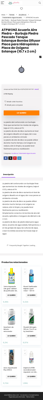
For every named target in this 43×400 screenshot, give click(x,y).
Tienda (11, 15)
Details (36, 89)
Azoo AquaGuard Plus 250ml (10, 369)
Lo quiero (21, 113)
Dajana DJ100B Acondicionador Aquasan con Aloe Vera (30, 371)
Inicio (3, 15)
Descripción (8, 174)
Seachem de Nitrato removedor (9, 329)
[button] (40, 57)
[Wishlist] (21, 8)
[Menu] (2, 3)
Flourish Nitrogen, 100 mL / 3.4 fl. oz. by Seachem (30, 329)
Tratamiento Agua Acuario (12, 17)
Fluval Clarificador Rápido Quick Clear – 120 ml (30, 288)
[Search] (39, 3)
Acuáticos (22, 15)
